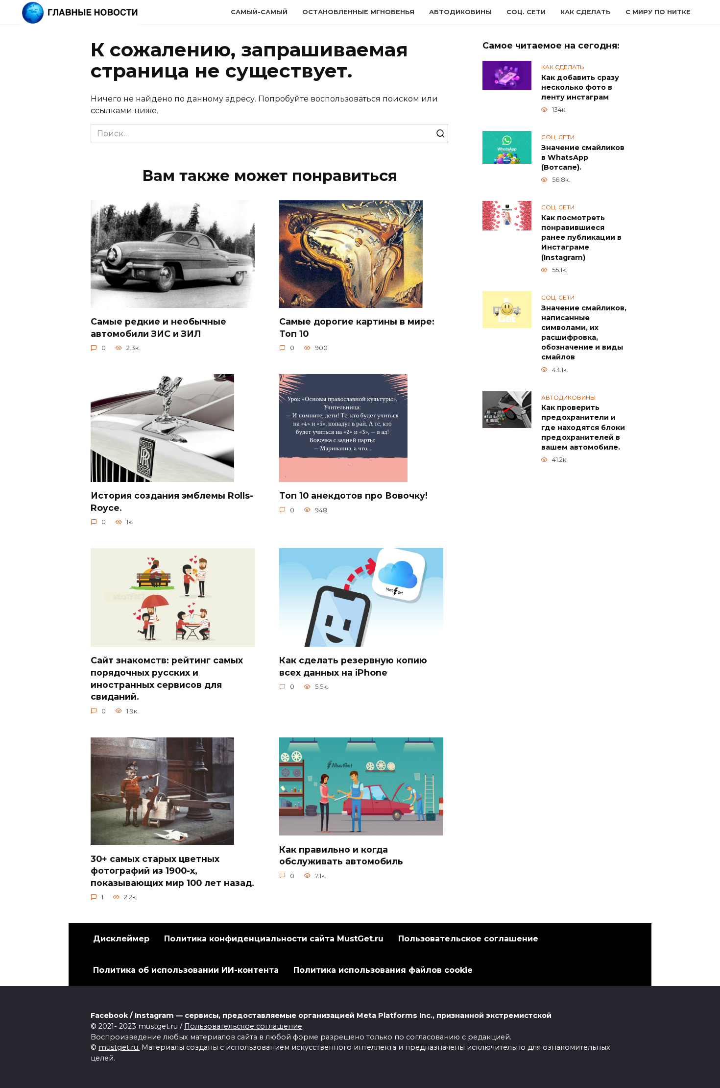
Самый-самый (259, 12)
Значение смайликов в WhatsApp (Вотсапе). (582, 157)
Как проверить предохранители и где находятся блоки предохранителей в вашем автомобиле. (583, 428)
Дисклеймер (121, 938)
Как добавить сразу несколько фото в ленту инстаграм (580, 87)
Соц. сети (526, 12)
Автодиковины (460, 12)
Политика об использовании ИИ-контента (186, 970)
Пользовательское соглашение (468, 938)
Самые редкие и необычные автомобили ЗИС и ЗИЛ (158, 327)
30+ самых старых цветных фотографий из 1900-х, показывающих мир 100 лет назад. (172, 870)
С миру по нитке (658, 12)
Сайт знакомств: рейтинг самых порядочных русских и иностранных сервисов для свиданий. (167, 678)
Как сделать (585, 12)
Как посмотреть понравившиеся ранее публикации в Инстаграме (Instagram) (581, 237)
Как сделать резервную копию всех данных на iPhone (353, 666)
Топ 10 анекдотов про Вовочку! (353, 495)
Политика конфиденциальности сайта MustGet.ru (274, 938)
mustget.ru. (119, 1047)
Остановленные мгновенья (358, 12)
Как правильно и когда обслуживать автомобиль (341, 855)
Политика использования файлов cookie (383, 970)
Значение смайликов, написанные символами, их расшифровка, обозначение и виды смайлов (583, 333)
